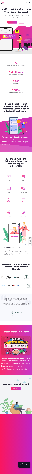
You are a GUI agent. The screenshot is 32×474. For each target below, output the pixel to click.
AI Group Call (13, 451)
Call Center (27, 451)
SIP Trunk (4, 453)
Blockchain (9, 463)
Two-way (16, 444)
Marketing (11, 460)
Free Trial (21, 21)
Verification (4, 460)
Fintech (3, 463)
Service (17, 460)
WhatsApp (22, 444)
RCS (6, 444)
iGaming (23, 460)
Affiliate (3, 470)
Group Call (20, 451)
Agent (8, 470)
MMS (10, 444)
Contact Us (16, 388)
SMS (2, 444)
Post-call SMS (5, 451)
